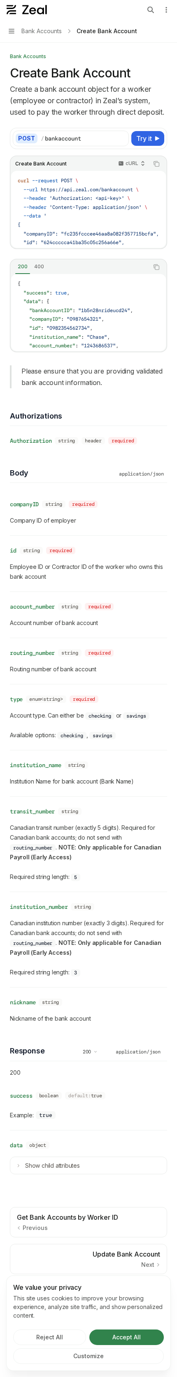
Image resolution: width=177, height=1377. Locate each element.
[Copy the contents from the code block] (156, 164)
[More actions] (166, 10)
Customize (88, 1355)
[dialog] (88, 1323)
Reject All (49, 1337)
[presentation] (88, 209)
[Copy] (121, 138)
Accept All (126, 1337)
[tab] (22, 267)
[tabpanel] (88, 312)
